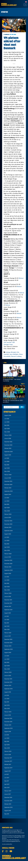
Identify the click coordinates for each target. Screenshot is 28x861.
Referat (21, 278)
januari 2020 (7, 675)
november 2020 (8, 642)
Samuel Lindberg (16, 356)
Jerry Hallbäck (14, 354)
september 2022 (8, 570)
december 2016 (8, 797)
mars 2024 (7, 511)
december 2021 (8, 600)
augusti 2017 (7, 771)
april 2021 (6, 626)
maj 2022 (6, 583)
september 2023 (8, 530)
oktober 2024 (7, 488)
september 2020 (8, 649)
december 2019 (8, 679)
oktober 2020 (7, 646)
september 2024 (8, 491)
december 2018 (8, 718)
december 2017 (8, 758)
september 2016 (8, 807)
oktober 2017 (7, 764)
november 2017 (8, 761)
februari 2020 (8, 672)
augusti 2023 (7, 534)
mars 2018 (7, 748)
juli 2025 (6, 458)
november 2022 (8, 563)
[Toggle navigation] (25, 5)
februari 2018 (7, 751)
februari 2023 (7, 553)
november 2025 (8, 445)
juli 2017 (6, 774)
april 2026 (7, 428)
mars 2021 (7, 629)
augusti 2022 (7, 573)
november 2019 (8, 682)
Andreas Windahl (10, 352)
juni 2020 (6, 659)
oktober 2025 (7, 448)
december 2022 (8, 560)
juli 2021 (6, 616)
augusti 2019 (7, 692)
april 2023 (7, 547)
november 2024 (8, 484)
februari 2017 (7, 791)
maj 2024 (6, 504)
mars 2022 (7, 590)
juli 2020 (6, 655)
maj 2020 (6, 662)
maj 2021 (6, 623)
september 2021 (8, 609)
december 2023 (8, 520)
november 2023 (8, 524)
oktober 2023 (7, 527)
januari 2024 (7, 517)
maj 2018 (6, 741)
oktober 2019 (7, 685)
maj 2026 (6, 425)
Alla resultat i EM (9, 342)
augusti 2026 (7, 415)
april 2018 (6, 744)
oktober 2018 (7, 725)
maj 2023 (6, 544)
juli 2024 (6, 497)
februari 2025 (7, 474)
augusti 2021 (7, 613)
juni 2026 (6, 422)
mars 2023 (7, 550)
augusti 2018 (7, 731)
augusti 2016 (7, 810)
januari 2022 (7, 596)
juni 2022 (6, 580)
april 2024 (7, 507)
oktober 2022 (7, 567)
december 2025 (8, 441)
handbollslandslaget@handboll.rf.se (12, 841)
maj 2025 (6, 464)
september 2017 (8, 767)
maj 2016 (6, 814)
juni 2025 (6, 461)
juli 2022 (6, 576)
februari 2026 (7, 435)
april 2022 (7, 586)
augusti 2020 (7, 652)
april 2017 (6, 784)
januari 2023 (7, 557)
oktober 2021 (7, 606)
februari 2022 (7, 593)
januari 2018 (7, 754)
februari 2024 (7, 514)
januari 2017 (7, 794)
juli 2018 (6, 735)
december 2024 (8, 481)
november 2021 (8, 603)
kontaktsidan (21, 832)
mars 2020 (7, 669)
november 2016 (8, 800)
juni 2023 (6, 540)
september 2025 (8, 451)
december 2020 (8, 639)
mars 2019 (7, 708)
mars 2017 (7, 787)
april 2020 (7, 665)
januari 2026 (7, 438)
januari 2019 (7, 715)
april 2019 (6, 705)
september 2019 (8, 688)
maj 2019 (6, 702)
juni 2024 (6, 501)
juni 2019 (6, 698)
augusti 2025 (7, 455)
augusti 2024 (7, 494)
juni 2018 (6, 738)
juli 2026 (6, 418)
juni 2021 (6, 619)
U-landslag (6, 34)
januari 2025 (7, 478)
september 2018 (8, 728)
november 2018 (8, 721)
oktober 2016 (7, 804)
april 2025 (7, 468)
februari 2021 (7, 632)
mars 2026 (7, 432)
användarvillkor (9, 844)
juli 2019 (6, 695)
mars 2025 (7, 471)
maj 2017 (6, 781)
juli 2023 (6, 537)
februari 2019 (7, 711)
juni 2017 (6, 777)
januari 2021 (7, 636)
